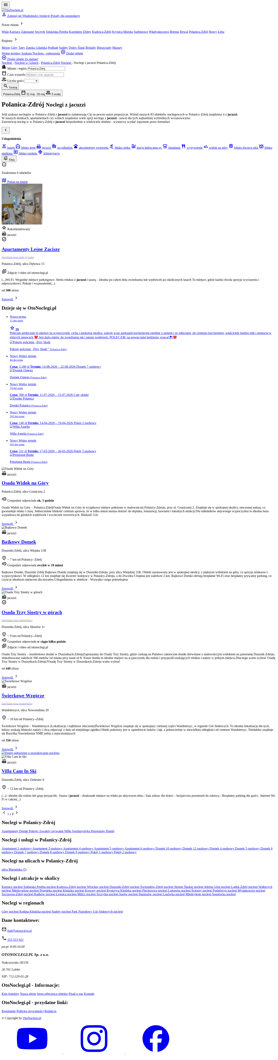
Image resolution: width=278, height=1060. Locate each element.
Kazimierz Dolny (80, 31)
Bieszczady (104, 47)
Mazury (117, 47)
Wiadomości (30, 16)
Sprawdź (10, 299)
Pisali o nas (76, 994)
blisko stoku (120, 147)
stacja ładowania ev (147, 147)
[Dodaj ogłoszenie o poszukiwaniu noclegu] (30, 753)
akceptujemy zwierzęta (91, 147)
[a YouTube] (32, 1052)
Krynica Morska (122, 31)
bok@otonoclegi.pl (19, 930)
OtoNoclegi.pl (32, 1018)
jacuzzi (44, 147)
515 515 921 (15, 939)
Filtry (9, 158)
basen (8, 147)
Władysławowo (159, 31)
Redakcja (50, 1011)
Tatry (21, 47)
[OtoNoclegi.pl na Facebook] (155, 1052)
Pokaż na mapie (15, 181)
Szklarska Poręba (57, 31)
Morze (6, 47)
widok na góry (216, 147)
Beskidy (90, 47)
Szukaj (10, 86)
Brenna (174, 31)
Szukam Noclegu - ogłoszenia (41, 53)
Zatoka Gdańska (36, 47)
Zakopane (27, 31)
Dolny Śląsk (77, 47)
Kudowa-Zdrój (101, 31)
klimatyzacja (49, 153)
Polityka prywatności (30, 1011)
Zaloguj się (12, 16)
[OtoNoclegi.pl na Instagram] (94, 1052)
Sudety (63, 47)
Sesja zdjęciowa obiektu (52, 994)
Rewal (184, 31)
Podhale (53, 47)
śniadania (172, 147)
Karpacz (15, 31)
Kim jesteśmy (10, 994)
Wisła (5, 31)
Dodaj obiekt (72, 53)
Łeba (221, 31)
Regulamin (9, 1011)
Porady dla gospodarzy (65, 16)
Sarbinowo (141, 31)
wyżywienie (192, 147)
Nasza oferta (28, 994)
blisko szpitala (25, 153)
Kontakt (89, 994)
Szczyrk (40, 31)
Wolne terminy (11, 53)
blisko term (25, 147)
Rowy (213, 31)
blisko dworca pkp (244, 147)
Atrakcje (45, 16)
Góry (14, 47)
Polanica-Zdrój (198, 31)
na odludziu (62, 147)
